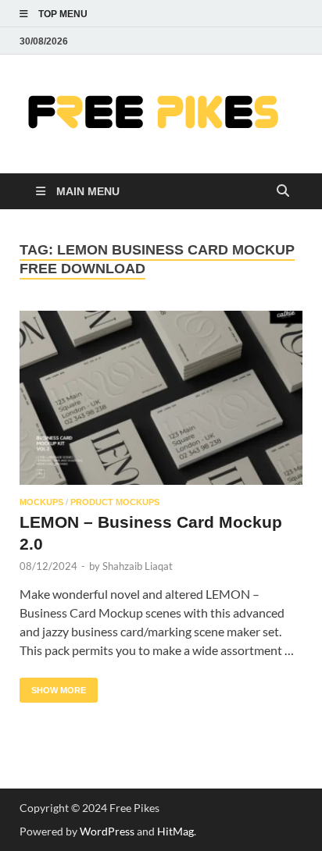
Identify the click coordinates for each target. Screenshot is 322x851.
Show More (53, 686)
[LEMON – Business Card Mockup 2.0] (161, 398)
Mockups (41, 502)
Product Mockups (114, 502)
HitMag (175, 831)
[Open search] (283, 191)
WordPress (107, 831)
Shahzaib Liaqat (137, 566)
